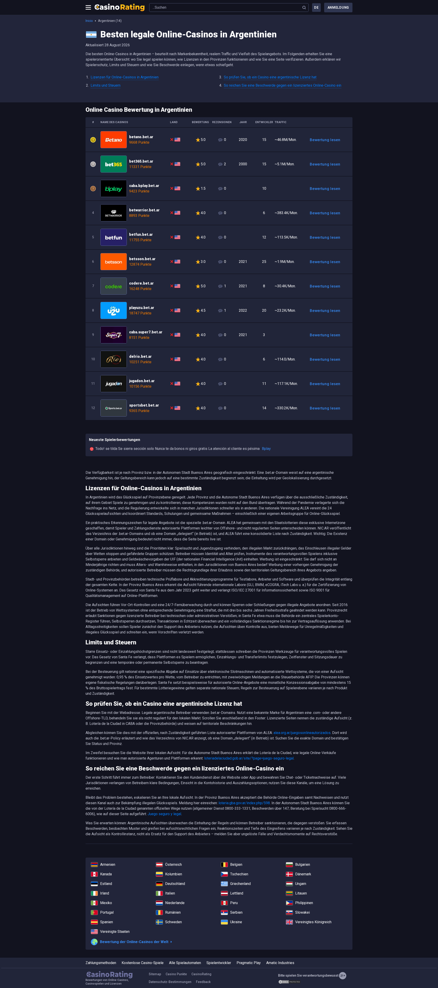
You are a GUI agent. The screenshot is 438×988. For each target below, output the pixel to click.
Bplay (219, 188)
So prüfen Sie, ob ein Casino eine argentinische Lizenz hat (270, 77)
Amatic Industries (280, 963)
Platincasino (219, 408)
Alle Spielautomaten (185, 963)
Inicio (89, 21)
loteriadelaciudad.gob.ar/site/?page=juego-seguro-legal (249, 758)
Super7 (219, 335)
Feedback (203, 982)
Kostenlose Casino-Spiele (143, 963)
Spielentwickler (218, 963)
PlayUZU (219, 310)
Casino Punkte (176, 974)
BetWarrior (219, 213)
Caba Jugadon (219, 384)
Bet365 (219, 164)
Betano (219, 140)
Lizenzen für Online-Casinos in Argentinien (125, 77)
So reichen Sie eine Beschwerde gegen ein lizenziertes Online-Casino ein (282, 85)
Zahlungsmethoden (101, 963)
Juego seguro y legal (164, 814)
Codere (219, 286)
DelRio (219, 359)
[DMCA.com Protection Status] (289, 981)
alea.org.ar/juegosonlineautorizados (302, 733)
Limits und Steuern (105, 85)
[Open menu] (88, 7)
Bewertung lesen (325, 140)
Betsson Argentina (219, 262)
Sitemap (155, 974)
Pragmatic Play (249, 963)
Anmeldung (338, 7)
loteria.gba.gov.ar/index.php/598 (244, 803)
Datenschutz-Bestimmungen (170, 982)
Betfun (219, 237)
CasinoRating (201, 974)
